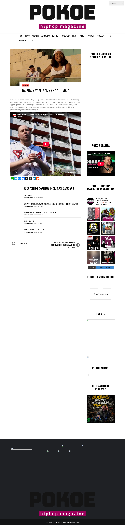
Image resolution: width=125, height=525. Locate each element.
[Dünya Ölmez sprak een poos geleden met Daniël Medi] (108, 243)
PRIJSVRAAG (22, 40)
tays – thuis (28, 195)
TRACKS (27, 36)
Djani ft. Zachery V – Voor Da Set (34, 230)
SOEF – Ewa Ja (25, 243)
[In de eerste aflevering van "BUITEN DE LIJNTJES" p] (93, 243)
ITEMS (74, 36)
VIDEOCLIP (25, 85)
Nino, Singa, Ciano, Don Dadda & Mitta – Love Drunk (40, 213)
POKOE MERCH (101, 36)
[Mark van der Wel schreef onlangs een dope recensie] (108, 214)
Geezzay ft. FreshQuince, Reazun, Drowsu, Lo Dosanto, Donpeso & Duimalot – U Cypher (51, 204)
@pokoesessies (101, 294)
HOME (20, 36)
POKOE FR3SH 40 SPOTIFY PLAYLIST (100, 55)
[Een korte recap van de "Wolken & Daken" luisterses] (93, 257)
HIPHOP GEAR (90, 36)
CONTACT (31, 40)
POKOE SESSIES (65, 36)
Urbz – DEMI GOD (29, 221)
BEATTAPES (55, 36)
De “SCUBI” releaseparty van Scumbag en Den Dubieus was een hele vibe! (63, 245)
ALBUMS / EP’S (45, 36)
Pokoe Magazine (29, 198)
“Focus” (47, 102)
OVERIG (82, 36)
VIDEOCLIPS (35, 36)
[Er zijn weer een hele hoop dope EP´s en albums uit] (93, 214)
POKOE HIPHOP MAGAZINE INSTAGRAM (100, 187)
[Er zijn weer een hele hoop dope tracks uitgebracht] (93, 228)
